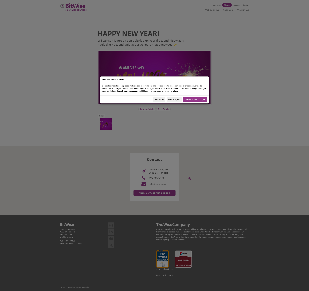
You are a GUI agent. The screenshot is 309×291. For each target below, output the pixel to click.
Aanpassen (159, 99)
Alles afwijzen (174, 99)
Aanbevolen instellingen (194, 99)
